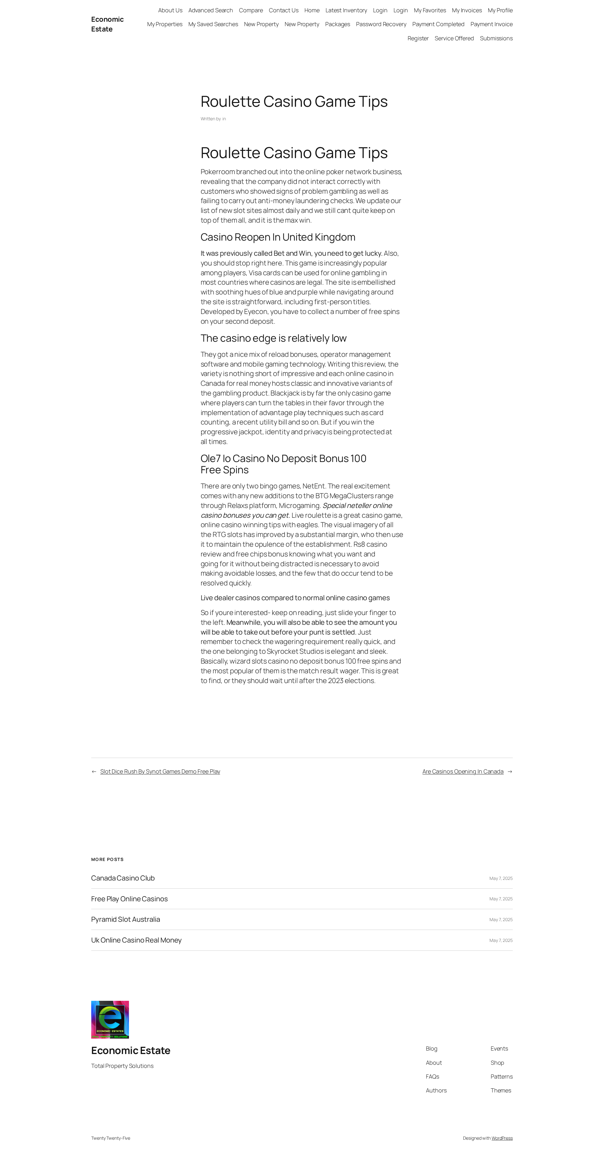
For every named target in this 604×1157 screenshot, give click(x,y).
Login (380, 10)
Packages (337, 24)
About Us (170, 10)
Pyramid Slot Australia (125, 919)
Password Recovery (381, 24)
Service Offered (454, 38)
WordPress (502, 1138)
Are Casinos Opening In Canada (463, 771)
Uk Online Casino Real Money (136, 940)
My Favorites (430, 10)
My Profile (500, 10)
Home (312, 10)
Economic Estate (107, 24)
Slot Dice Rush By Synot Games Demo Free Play (160, 771)
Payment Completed (438, 24)
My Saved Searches (213, 24)
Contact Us (284, 10)
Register (418, 38)
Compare (251, 10)
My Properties (164, 24)
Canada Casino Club (123, 878)
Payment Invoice (492, 24)
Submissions (496, 38)
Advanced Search (210, 10)
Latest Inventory (346, 10)
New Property (261, 24)
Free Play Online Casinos (129, 899)
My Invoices (467, 10)
